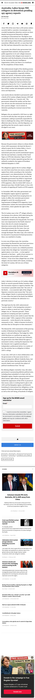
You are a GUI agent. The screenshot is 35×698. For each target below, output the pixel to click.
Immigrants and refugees (24, 455)
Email (5, 403)
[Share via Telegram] (17, 23)
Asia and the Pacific (7, 459)
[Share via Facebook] (4, 23)
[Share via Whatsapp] (13, 23)
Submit (17, 426)
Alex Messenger (5, 16)
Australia (12, 455)
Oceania (4, 455)
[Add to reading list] (31, 23)
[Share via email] (22, 23)
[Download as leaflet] (26, 23)
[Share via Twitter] (8, 23)
